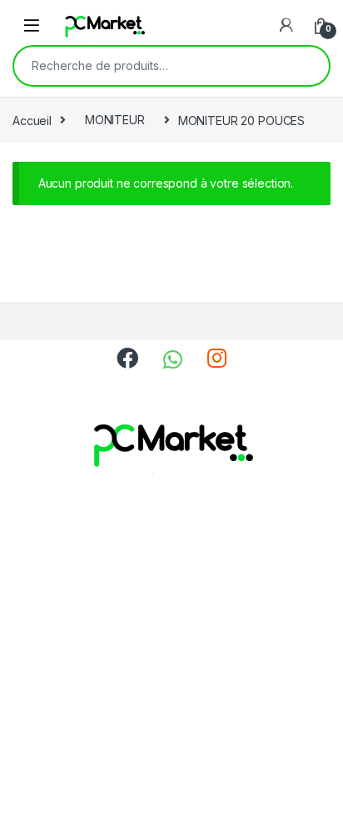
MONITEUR (115, 120)
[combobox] (148, 66)
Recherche (305, 66)
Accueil (32, 120)
